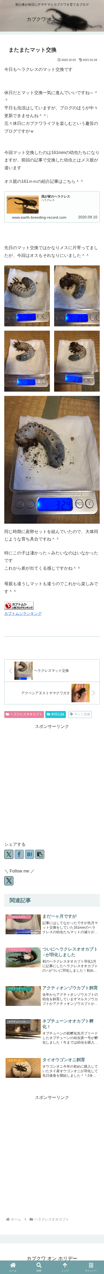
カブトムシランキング (23, 613)
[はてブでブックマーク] (29, 854)
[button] (39, 854)
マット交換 (82, 714)
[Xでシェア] (8, 854)
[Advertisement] (52, 783)
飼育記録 (57, 714)
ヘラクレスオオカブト (26, 714)
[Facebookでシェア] (19, 854)
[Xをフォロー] (8, 880)
